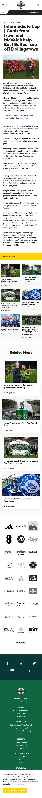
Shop (21, 763)
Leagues (21, 748)
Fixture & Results (21, 742)
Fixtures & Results (21, 702)
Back (3, 12)
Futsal (21, 734)
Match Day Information (21, 710)
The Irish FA (21, 757)
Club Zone (21, 716)
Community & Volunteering (21, 731)
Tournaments (21, 705)
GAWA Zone (21, 713)
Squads (21, 708)
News (21, 760)
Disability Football (21, 728)
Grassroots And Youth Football (21, 725)
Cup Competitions (21, 745)
